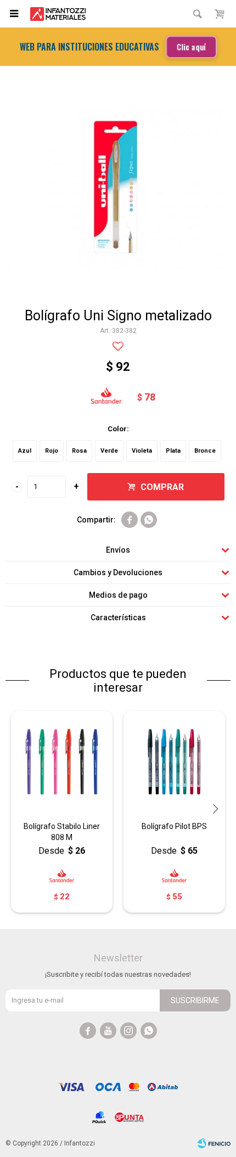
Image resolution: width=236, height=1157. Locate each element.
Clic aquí (190, 46)
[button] (211, 186)
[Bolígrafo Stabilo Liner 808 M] (62, 762)
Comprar (162, 487)
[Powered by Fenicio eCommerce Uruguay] (214, 1143)
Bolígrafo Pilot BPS (174, 826)
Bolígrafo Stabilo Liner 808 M (62, 832)
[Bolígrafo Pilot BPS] (174, 762)
